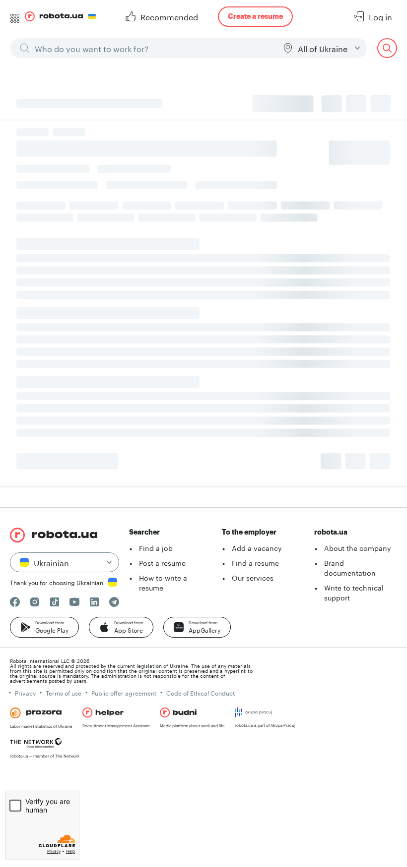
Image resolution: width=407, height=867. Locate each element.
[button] (44, 627)
